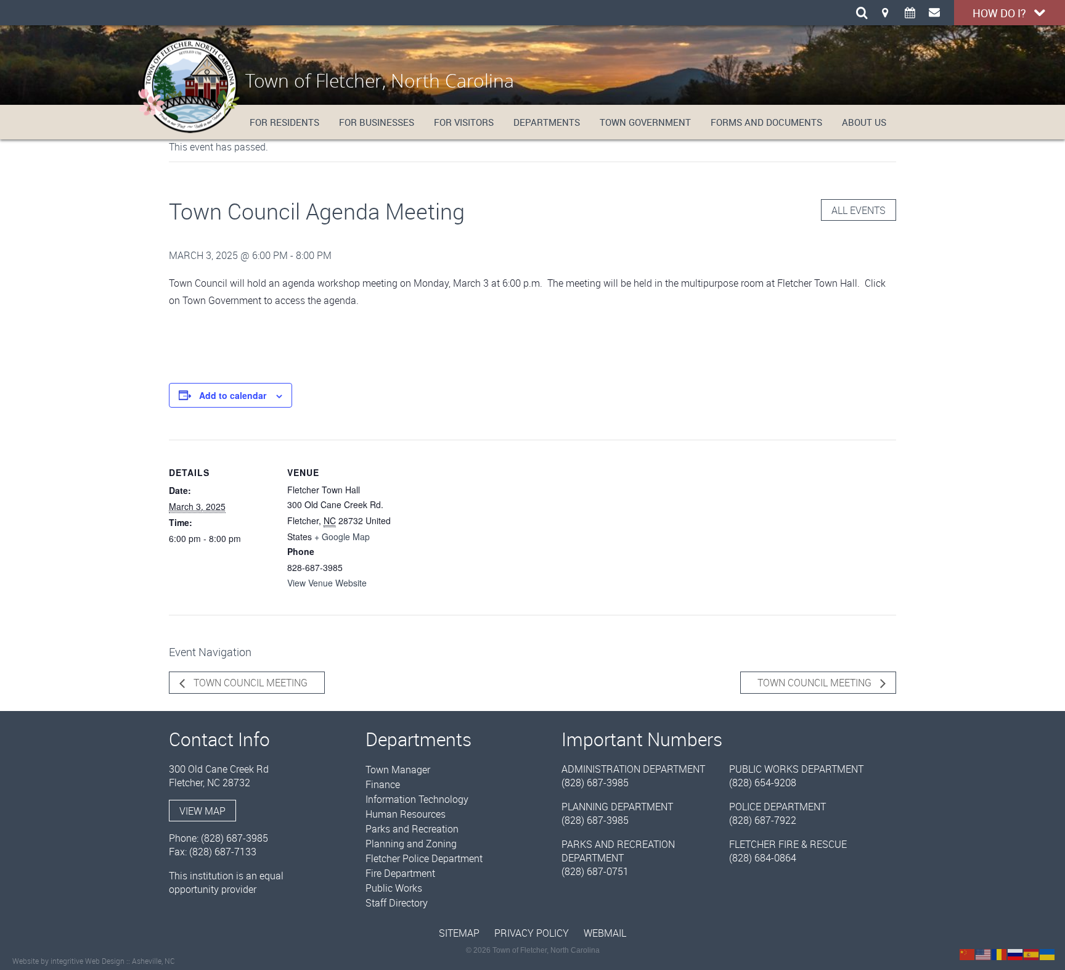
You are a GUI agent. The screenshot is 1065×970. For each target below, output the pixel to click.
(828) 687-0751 (595, 871)
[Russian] (1016, 953)
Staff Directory (396, 903)
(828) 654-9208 (762, 782)
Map (885, 12)
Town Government (645, 122)
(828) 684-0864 (762, 858)
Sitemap (459, 933)
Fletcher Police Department (424, 858)
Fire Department (400, 873)
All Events (858, 210)
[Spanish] (1032, 953)
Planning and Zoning (411, 843)
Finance (382, 784)
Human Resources (405, 814)
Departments (546, 122)
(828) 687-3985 (234, 838)
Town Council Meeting (249, 682)
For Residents (284, 122)
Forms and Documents (766, 122)
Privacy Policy (531, 933)
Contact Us (934, 12)
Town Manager (397, 769)
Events (910, 12)
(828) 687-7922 (762, 820)
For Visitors (464, 122)
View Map (202, 811)
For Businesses (376, 122)
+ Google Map (342, 536)
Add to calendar (232, 395)
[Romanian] (1000, 953)
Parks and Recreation (412, 829)
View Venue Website (327, 583)
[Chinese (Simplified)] (968, 953)
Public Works (393, 888)
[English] (984, 953)
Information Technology (416, 799)
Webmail (605, 933)
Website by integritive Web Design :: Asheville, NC (93, 961)
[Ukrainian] (1048, 953)
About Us (864, 122)
